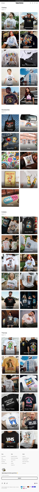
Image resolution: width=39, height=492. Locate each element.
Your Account (13, 459)
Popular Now (4, 456)
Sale (2, 458)
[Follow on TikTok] (7, 483)
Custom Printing (4, 463)
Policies (12, 463)
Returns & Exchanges (14, 458)
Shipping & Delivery (14, 456)
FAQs (12, 461)
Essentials (3, 461)
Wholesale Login (25, 459)
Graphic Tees (4, 459)
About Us (23, 456)
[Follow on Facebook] (2, 483)
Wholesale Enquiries (25, 458)
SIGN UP (19, 478)
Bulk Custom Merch (25, 461)
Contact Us (13, 465)
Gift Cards (24, 463)
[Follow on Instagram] (4, 483)
